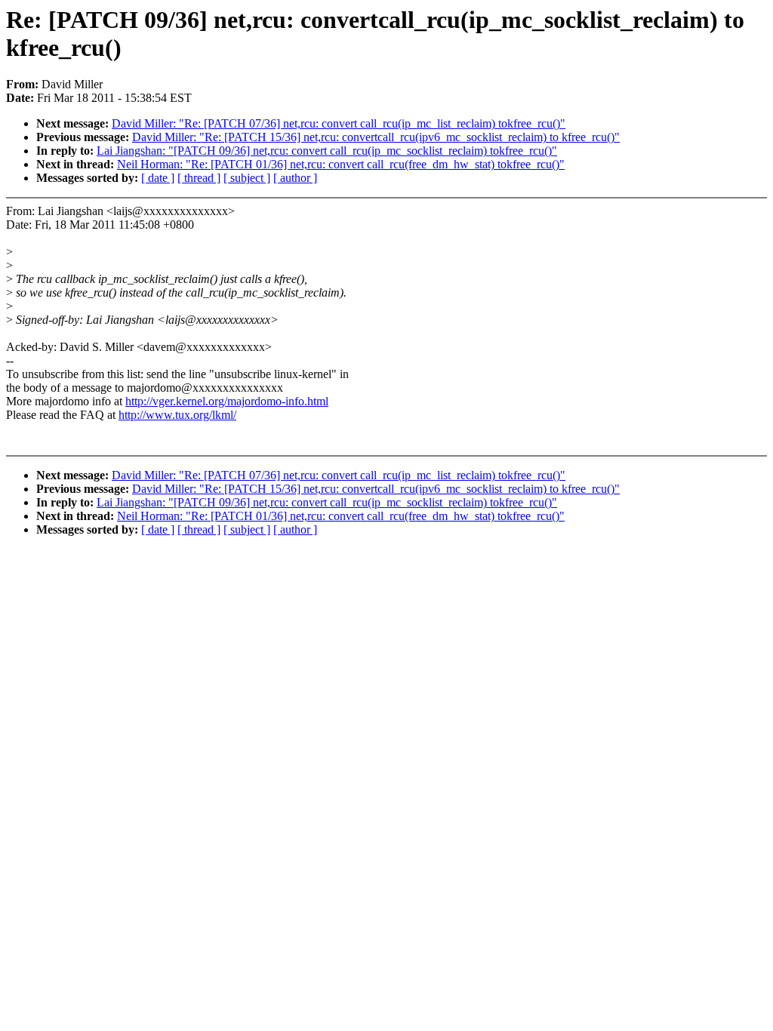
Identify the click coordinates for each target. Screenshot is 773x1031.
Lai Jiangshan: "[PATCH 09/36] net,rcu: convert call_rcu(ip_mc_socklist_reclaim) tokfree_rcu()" (327, 150)
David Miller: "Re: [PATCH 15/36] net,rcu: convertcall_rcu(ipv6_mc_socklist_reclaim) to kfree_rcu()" (376, 137)
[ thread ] (198, 177)
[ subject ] (246, 177)
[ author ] (295, 177)
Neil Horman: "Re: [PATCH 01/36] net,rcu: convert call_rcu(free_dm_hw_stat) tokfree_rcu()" (341, 164)
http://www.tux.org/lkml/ (177, 414)
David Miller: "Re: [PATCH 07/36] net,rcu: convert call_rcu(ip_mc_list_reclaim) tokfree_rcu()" (338, 123)
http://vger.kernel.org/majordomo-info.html (226, 401)
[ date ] (157, 177)
